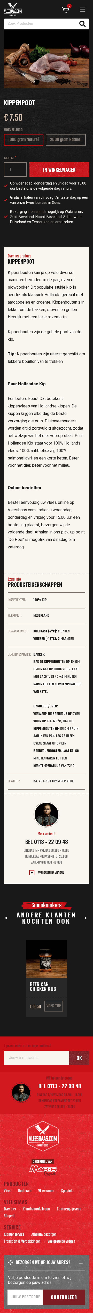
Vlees (7, 1191)
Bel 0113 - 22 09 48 (46, 841)
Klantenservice (14, 1235)
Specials (67, 1191)
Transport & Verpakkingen (22, 1242)
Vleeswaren (46, 1191)
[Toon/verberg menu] (82, 9)
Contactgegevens (69, 1210)
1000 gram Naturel (23, 141)
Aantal (9, 158)
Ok (79, 1058)
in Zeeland (36, 212)
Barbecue (24, 1191)
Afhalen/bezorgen (44, 1235)
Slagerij (9, 1217)
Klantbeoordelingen (36, 1210)
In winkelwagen (59, 169)
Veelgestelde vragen (51, 873)
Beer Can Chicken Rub (43, 986)
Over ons (10, 1210)
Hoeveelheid (13, 130)
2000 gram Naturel (65, 141)
